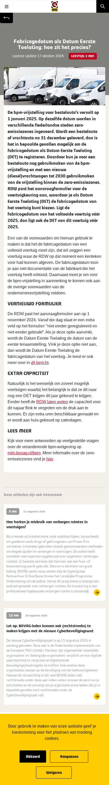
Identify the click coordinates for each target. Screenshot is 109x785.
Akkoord (33, 756)
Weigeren (54, 772)
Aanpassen (69, 756)
